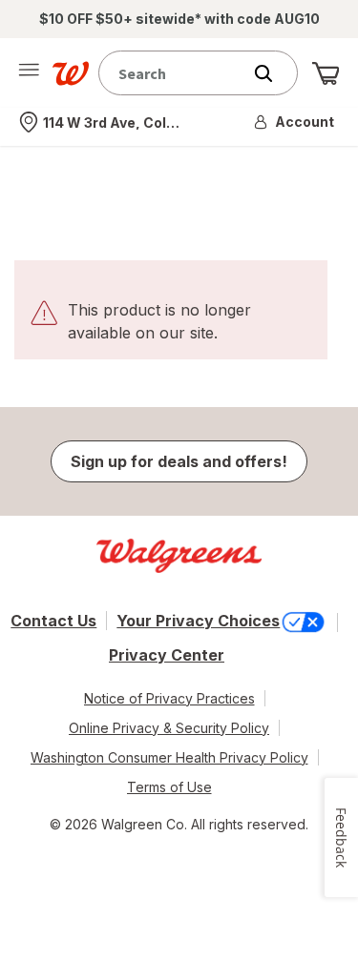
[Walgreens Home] (71, 73)
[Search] (273, 73)
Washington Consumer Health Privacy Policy (169, 757)
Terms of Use (169, 787)
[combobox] (174, 72)
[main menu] (28, 73)
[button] (295, 122)
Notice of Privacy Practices (169, 698)
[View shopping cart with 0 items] (325, 73)
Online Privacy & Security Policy (169, 728)
